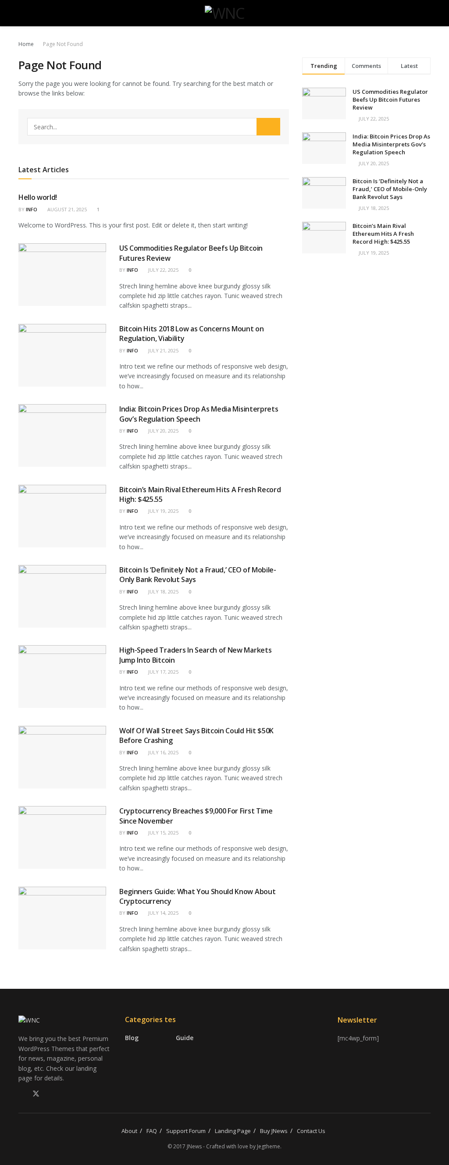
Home (26, 44)
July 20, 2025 (162, 430)
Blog (132, 1038)
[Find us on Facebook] (21, 1094)
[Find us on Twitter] (35, 1094)
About (129, 1131)
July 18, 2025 (162, 591)
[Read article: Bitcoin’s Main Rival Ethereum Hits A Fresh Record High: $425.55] (62, 516)
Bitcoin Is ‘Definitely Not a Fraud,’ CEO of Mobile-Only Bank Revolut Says (390, 189)
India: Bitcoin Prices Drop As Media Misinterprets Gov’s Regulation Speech (198, 413)
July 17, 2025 (162, 671)
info (31, 209)
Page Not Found (63, 44)
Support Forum (186, 1131)
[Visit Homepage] (225, 13)
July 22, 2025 (162, 269)
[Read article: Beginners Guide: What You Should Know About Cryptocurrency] (62, 918)
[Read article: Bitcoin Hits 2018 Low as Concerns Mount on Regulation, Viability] (62, 355)
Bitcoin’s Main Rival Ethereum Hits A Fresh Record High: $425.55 (383, 233)
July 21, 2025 (162, 350)
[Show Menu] (22, 13)
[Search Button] (427, 13)
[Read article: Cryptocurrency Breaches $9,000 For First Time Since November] (62, 837)
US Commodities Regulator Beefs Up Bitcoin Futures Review (390, 99)
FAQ (151, 1131)
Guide (184, 1038)
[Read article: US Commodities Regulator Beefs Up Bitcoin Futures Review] (62, 274)
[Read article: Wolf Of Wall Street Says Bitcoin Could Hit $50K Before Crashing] (62, 757)
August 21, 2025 (66, 209)
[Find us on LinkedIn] (50, 1094)
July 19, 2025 (162, 511)
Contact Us (311, 1131)
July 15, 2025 (162, 832)
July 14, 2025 (162, 912)
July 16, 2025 (162, 752)
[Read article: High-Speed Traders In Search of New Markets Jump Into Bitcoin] (62, 676)
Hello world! (37, 197)
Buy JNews (274, 1131)
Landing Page (233, 1131)
